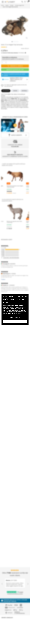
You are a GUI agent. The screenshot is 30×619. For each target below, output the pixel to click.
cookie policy (8, 313)
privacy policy (17, 313)
